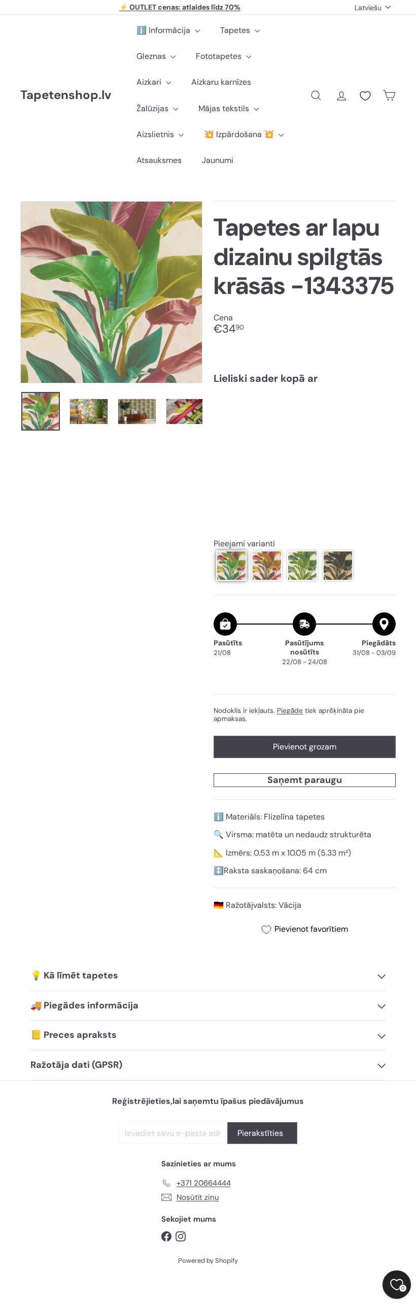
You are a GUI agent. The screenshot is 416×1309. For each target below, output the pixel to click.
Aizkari (149, 82)
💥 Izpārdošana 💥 (240, 134)
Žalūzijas (153, 108)
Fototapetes (220, 56)
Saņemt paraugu (304, 780)
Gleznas (152, 56)
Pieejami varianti (244, 543)
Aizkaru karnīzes (221, 82)
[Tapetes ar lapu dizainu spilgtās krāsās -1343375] (305, 428)
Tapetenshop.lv (65, 95)
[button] (231, 565)
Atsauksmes (159, 160)
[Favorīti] (365, 96)
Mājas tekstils (224, 108)
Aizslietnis (156, 134)
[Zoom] (111, 292)
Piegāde (290, 710)
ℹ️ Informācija (164, 30)
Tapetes (236, 30)
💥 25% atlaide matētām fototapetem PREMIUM (180, 8)
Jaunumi (217, 160)
